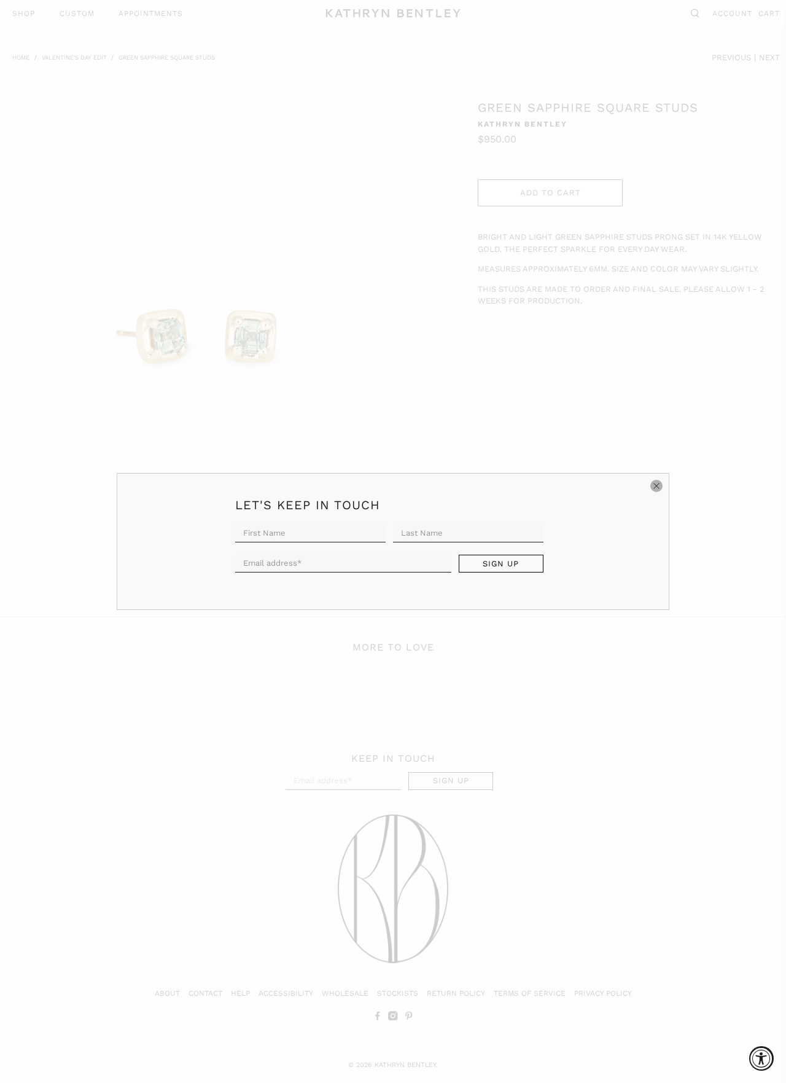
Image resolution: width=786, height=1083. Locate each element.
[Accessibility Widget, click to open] (761, 1058)
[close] (656, 486)
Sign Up (501, 563)
